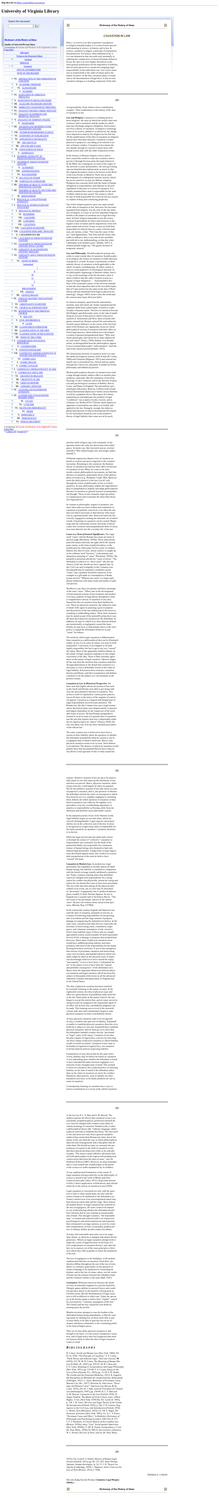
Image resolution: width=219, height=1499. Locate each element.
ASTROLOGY (27, 153)
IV (32, 278)
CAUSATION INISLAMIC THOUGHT (36, 231)
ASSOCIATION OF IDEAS (31, 149)
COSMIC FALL (29, 359)
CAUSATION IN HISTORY (33, 228)
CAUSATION (29, 224)
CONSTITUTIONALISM (30, 350)
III (32, 275)
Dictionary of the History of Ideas (20, 40)
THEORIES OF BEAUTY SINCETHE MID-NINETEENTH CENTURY (37, 191)
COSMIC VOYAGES (28, 366)
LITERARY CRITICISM (30, 386)
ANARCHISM (28, 123)
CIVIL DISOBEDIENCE (29, 320)
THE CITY (28, 317)
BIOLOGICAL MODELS (30, 211)
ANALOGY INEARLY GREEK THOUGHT (37, 111)
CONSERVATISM (28, 346)
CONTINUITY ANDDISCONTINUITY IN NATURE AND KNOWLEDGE (37, 354)
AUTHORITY (28, 168)
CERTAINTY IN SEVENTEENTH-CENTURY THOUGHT (33, 251)
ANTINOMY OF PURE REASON (34, 136)
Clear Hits (9, 50)
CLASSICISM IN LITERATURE (33, 327)
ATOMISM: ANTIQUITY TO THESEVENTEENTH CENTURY (31, 157)
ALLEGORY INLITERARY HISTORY (35, 104)
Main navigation (37, 2)
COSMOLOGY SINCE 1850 (30, 373)
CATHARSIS (29, 221)
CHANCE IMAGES (29, 295)
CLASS (29, 324)
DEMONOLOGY (29, 418)
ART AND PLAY (29, 143)
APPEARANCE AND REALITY (33, 139)
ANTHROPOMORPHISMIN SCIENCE (37, 132)
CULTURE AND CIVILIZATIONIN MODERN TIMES (33, 396)
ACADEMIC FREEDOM (30, 84)
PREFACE (24, 63)
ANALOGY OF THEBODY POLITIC (34, 120)
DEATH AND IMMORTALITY (33, 408)
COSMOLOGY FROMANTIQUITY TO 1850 (36, 369)
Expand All (21, 432)
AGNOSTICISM (29, 88)
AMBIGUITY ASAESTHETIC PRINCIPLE (37, 107)
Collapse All (11, 432)
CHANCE (29, 292)
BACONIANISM (29, 174)
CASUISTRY (29, 218)
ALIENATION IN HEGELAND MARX (34, 100)
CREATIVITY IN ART (30, 379)
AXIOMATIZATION (31, 171)
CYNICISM (29, 404)
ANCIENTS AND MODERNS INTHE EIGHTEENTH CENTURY (35, 128)
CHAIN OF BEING (29, 261)
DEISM (30, 411)
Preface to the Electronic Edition (29, 56)
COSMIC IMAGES (28, 362)
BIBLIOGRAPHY (29, 288)
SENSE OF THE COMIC (31, 337)
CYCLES (29, 401)
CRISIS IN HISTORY (29, 383)
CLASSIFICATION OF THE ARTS (34, 330)
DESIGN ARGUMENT (30, 422)
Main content (23, 2)
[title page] (24, 53)
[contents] (28, 66)
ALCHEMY (27, 91)
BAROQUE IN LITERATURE (32, 181)
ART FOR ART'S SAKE (31, 146)
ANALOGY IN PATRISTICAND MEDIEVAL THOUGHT (32, 115)
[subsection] (28, 264)
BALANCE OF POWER (29, 178)
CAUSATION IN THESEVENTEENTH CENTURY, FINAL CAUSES (35, 245)
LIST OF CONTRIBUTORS (29, 70)
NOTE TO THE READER (28, 73)
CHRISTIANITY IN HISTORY (33, 304)
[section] (28, 59)
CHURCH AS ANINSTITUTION (33, 308)
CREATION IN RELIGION (31, 376)
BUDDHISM (28, 214)
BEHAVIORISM (28, 196)
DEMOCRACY (28, 415)
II (34, 271)
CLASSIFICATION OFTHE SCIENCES (37, 334)
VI (32, 285)
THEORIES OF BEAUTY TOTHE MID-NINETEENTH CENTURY (36, 186)
